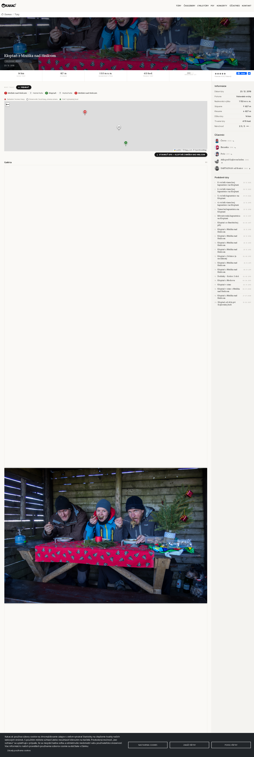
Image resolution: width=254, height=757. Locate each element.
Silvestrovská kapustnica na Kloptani (228, 217)
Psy (212, 5)
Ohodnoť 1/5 (216, 74)
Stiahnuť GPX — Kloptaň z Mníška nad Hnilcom (181, 154)
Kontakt (246, 5)
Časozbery (189, 5)
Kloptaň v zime (224, 284)
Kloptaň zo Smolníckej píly (227, 223)
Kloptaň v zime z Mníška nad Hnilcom (228, 290)
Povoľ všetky (231, 745)
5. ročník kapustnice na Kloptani (228, 197)
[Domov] (9, 6)
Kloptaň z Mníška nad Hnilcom (227, 230)
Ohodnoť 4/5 (222, 74)
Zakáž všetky (189, 745)
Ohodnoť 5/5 (225, 74)
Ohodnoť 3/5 (220, 74)
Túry (178, 5)
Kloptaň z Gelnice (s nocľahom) (226, 257)
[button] (126, 143)
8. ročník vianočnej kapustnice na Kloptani (228, 183)
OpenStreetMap (201, 150)
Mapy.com (188, 150)
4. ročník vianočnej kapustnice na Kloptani (228, 203)
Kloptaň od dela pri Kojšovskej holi (227, 303)
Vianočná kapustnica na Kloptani (228, 210)
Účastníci (235, 5)
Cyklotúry (203, 5)
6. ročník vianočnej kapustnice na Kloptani (228, 190)
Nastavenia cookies (147, 745)
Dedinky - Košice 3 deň (228, 276)
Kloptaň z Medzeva (226, 280)
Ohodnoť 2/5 (218, 74)
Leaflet (178, 150)
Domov (8, 14)
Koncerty (222, 5)
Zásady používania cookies (19, 750)
